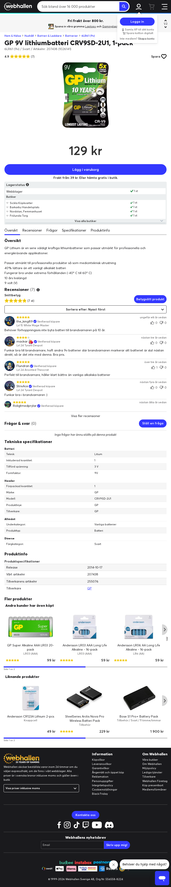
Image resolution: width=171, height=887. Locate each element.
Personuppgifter (102, 781)
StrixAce (22, 386)
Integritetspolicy (102, 785)
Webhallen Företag (154, 781)
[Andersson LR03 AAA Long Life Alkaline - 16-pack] (85, 627)
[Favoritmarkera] (7, 203)
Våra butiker (150, 759)
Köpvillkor (98, 759)
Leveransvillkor (101, 764)
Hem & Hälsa (12, 35)
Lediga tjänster (152, 772)
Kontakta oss (85, 815)
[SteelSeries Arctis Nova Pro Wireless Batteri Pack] (85, 698)
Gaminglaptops (112, 26)
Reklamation (100, 776)
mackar (22, 341)
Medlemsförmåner (154, 789)
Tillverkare (149, 776)
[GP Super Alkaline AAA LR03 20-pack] (30, 627)
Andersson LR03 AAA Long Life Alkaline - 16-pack (85, 647)
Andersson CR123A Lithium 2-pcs (30, 716)
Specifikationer (74, 230)
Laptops (90, 26)
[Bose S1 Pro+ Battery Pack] (139, 698)
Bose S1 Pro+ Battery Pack (139, 716)
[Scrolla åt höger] (164, 629)
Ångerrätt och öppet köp (108, 772)
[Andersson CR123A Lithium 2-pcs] (30, 698)
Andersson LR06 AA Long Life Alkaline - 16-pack (138, 647)
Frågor (51, 230)
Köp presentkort (152, 785)
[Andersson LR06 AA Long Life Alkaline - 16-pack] (139, 627)
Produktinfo (100, 230)
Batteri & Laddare (49, 35)
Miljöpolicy (149, 768)
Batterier (71, 35)
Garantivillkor (100, 768)
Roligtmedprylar (25, 406)
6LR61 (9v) (88, 35)
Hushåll (29, 35)
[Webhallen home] (17, 6)
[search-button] (124, 6)
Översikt (11, 230)
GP (89, 588)
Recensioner (32, 230)
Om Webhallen (152, 764)
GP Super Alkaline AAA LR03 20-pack (30, 647)
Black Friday (100, 793)
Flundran (22, 366)
